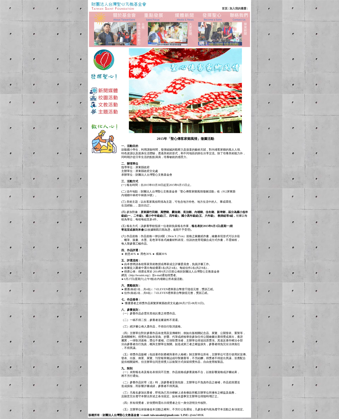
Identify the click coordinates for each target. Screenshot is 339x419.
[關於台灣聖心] (123, 16)
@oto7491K (197, 415)
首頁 (225, 8)
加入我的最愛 (238, 8)
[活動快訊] (184, 17)
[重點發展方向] (153, 16)
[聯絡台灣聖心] (238, 16)
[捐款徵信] (213, 16)
